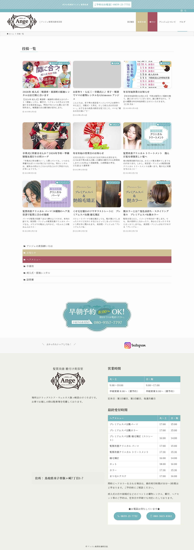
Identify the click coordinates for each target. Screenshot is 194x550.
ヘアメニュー (34, 259)
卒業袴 (30, 266)
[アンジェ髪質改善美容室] (22, 21)
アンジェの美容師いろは (40, 246)
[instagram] (181, 10)
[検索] (185, 10)
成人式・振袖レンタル (38, 272)
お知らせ (31, 252)
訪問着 (30, 279)
